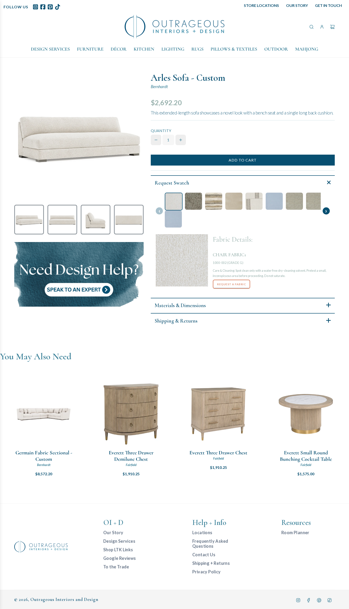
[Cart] (332, 27)
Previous (159, 210)
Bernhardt (159, 86)
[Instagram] (298, 600)
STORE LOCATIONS (261, 5)
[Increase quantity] (180, 140)
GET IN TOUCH (328, 5)
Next (326, 210)
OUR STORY (297, 5)
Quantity (161, 130)
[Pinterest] (319, 600)
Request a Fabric (231, 284)
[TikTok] (329, 600)
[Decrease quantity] (156, 140)
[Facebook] (308, 600)
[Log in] (322, 27)
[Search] (311, 27)
